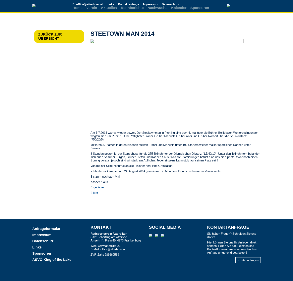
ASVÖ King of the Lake (51, 260)
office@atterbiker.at (113, 249)
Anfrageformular (46, 229)
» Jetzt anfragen (248, 260)
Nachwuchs (157, 8)
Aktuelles (109, 8)
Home (78, 8)
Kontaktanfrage (128, 4)
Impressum (150, 4)
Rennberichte (132, 8)
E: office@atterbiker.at (88, 4)
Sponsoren (199, 8)
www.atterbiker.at (109, 245)
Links (110, 4)
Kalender (179, 8)
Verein (91, 8)
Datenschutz (170, 4)
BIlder (94, 192)
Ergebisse (97, 187)
